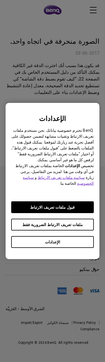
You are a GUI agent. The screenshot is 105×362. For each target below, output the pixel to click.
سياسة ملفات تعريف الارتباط (61, 177)
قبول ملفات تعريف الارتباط (52, 207)
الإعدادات (52, 242)
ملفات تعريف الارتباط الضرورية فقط (52, 224)
